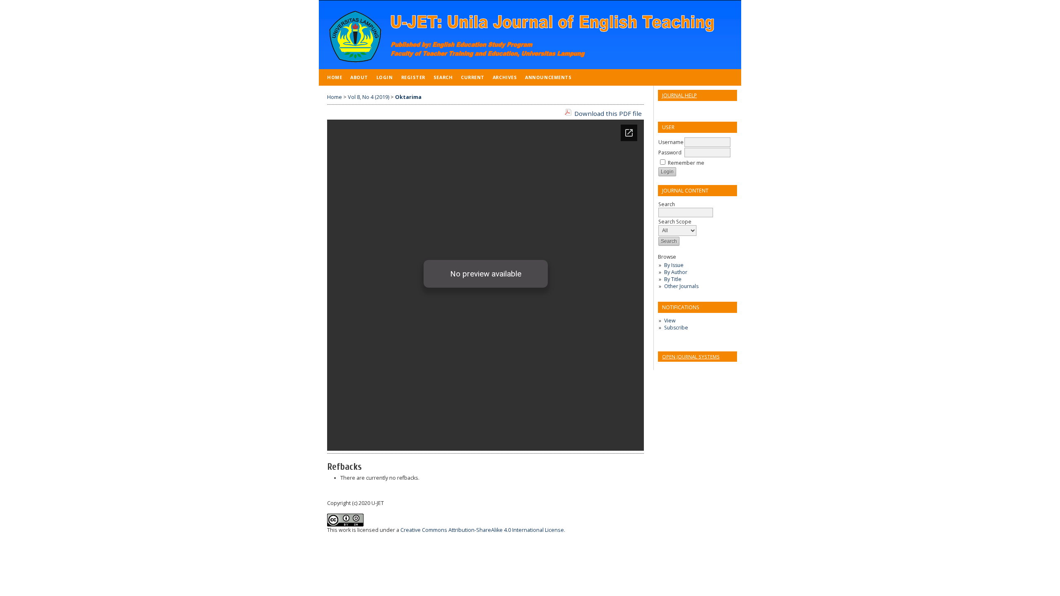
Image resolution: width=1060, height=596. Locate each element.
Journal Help (679, 95)
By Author (675, 272)
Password (670, 152)
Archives (505, 77)
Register (413, 77)
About (359, 77)
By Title (673, 279)
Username (671, 142)
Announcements (548, 77)
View (669, 320)
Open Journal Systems (691, 356)
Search (443, 77)
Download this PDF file (608, 113)
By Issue (674, 265)
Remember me (686, 162)
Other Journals (681, 286)
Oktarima (408, 97)
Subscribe (676, 327)
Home (334, 77)
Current (472, 77)
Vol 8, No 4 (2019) (368, 97)
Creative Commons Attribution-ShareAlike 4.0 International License (482, 530)
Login (384, 77)
